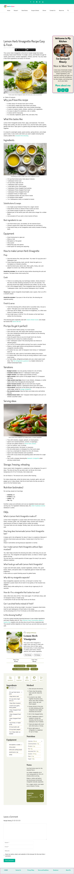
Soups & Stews (35, 10)
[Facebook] (30, 2)
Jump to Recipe (21, 49)
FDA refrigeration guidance (21, 361)
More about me (63, 85)
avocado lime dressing (21, 135)
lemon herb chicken (30, 443)
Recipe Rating (8, 820)
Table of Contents (10, 97)
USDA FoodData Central (38, 506)
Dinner (44, 10)
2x (10, 687)
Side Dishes (25, 10)
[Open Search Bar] (68, 10)
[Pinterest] (36, 2)
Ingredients (10, 680)
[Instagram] (33, 2)
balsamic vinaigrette (33, 458)
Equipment (19, 680)
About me (61, 10)
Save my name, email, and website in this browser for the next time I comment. (25, 855)
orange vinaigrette (25, 389)
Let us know (30, 797)
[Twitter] (40, 2)
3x (12, 687)
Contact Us (52, 10)
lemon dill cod (17, 321)
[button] (21, 692)
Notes (41, 680)
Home (8, 10)
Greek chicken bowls (33, 319)
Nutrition (34, 680)
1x (7, 687)
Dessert (16, 10)
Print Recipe (31, 49)
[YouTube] (43, 2)
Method (27, 680)
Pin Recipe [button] (37, 655)
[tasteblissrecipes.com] (9, 6)
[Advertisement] (37, 23)
